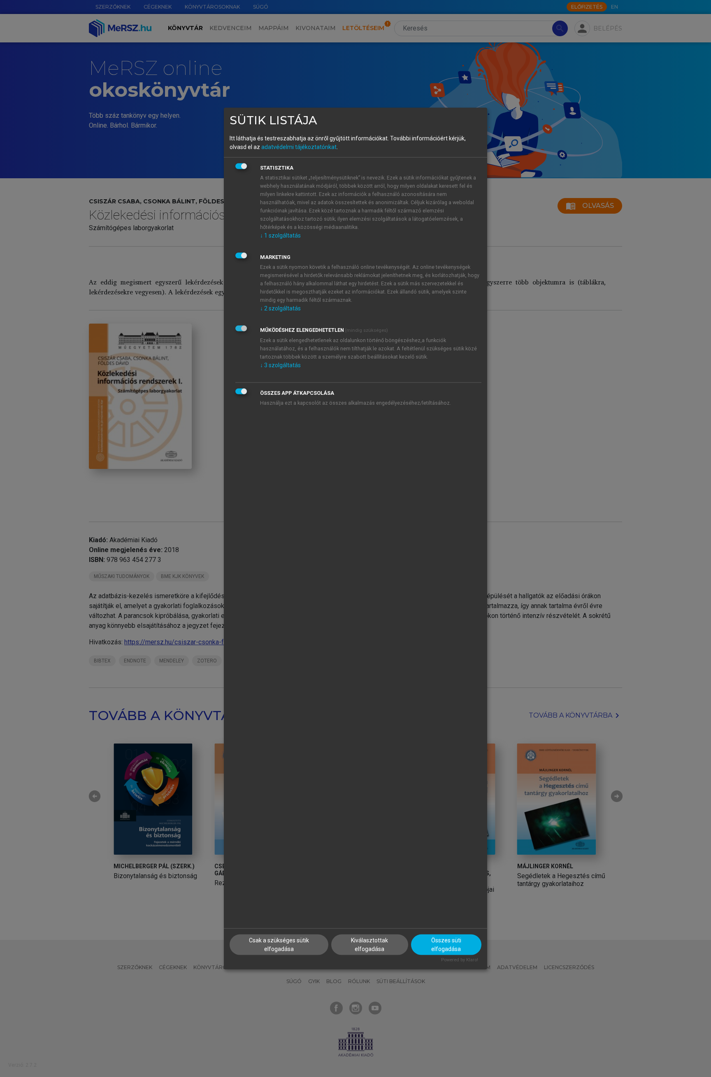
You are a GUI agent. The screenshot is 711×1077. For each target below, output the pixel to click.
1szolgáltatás (280, 235)
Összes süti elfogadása (446, 944)
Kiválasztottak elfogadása (369, 944)
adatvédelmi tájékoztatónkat (299, 146)
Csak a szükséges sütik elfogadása (279, 944)
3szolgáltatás (280, 364)
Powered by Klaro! (459, 960)
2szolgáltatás (280, 308)
